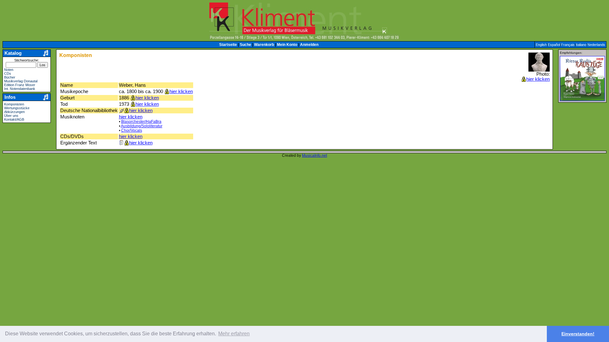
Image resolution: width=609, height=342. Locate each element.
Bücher (9, 77)
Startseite (228, 44)
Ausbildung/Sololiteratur (141, 126)
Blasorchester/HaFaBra (141, 121)
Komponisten (14, 104)
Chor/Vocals (131, 130)
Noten (8, 70)
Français (568, 45)
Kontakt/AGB (14, 119)
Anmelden (309, 44)
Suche (245, 44)
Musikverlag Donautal (20, 81)
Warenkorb (264, 44)
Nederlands (596, 45)
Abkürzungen (14, 112)
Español (554, 45)
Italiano (581, 45)
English (541, 45)
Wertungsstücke (16, 108)
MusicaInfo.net (314, 155)
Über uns (11, 115)
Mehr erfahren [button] (234, 333)
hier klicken (538, 79)
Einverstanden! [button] (577, 333)
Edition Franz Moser (19, 85)
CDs (7, 73)
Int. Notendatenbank (19, 89)
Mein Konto (287, 44)
